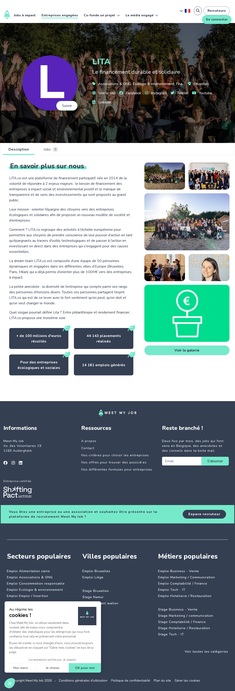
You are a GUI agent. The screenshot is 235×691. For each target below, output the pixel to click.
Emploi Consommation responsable (36, 583)
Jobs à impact (25, 15)
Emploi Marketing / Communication (186, 577)
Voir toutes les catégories (206, 651)
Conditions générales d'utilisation (83, 680)
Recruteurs (216, 11)
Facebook (133, 93)
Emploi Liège (93, 577)
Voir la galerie (186, 350)
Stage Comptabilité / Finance (182, 622)
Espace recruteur (204, 514)
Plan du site (162, 680)
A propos (88, 441)
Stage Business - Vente (178, 609)
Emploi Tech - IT (171, 590)
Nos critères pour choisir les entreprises (115, 455)
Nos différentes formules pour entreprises (116, 469)
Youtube (205, 93)
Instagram (158, 93)
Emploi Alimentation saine (28, 571)
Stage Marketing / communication (185, 616)
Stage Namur (93, 597)
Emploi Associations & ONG (30, 577)
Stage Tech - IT (171, 634)
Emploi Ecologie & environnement (35, 590)
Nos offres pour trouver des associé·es (114, 462)
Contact (87, 448)
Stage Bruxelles (95, 591)
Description (18, 149)
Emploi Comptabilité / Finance (182, 583)
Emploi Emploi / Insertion (27, 596)
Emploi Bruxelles (96, 571)
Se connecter (217, 19)
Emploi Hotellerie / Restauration (185, 596)
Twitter (182, 93)
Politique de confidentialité (130, 680)
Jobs (50, 149)
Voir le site (107, 93)
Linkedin (104, 102)
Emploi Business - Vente (178, 571)
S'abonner (215, 461)
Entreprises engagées (60, 15)
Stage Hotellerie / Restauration (184, 628)
